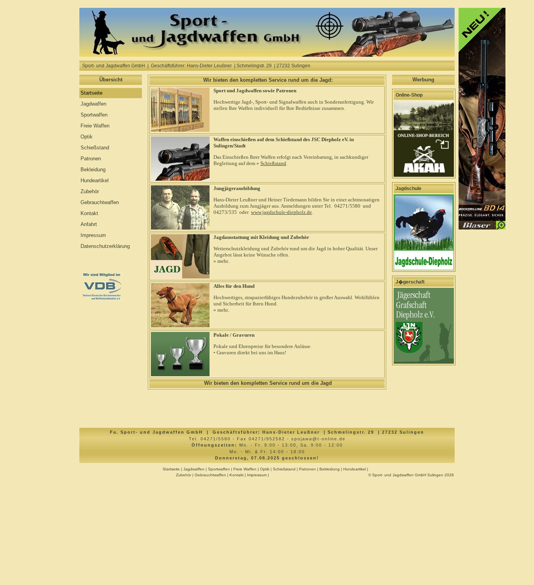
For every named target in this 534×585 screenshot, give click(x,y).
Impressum (93, 235)
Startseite (91, 93)
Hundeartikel (95, 180)
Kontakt (89, 213)
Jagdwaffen (93, 104)
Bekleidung (93, 169)
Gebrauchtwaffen (100, 202)
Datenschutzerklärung (105, 246)
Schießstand (95, 148)
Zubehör (90, 191)
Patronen (91, 159)
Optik (87, 137)
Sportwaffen (94, 115)
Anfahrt (89, 224)
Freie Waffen (95, 126)
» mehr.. (221, 261)
